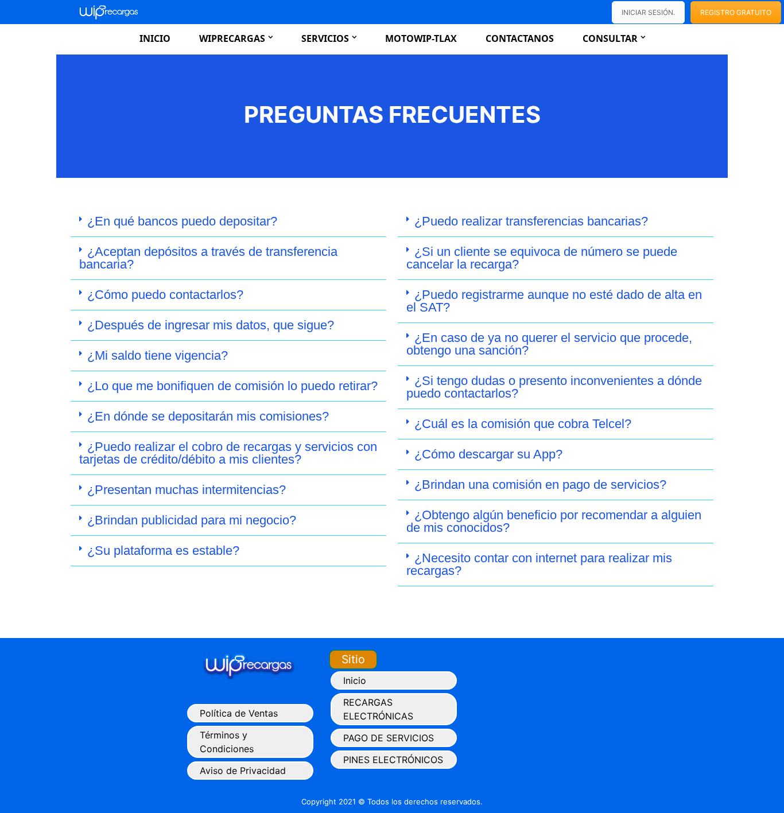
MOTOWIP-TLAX (421, 38)
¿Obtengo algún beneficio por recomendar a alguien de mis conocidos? (553, 521)
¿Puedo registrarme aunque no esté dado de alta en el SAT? (554, 300)
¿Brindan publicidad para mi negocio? (191, 520)
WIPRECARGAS (232, 38)
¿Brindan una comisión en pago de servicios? (540, 484)
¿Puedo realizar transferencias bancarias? (531, 221)
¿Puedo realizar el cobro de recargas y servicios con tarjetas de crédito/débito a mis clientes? (228, 452)
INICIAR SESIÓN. (648, 12)
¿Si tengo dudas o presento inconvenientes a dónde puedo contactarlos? (554, 387)
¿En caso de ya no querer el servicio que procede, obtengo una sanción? (549, 343)
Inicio (154, 38)
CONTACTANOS (520, 38)
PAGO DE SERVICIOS (388, 738)
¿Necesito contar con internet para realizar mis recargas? (539, 564)
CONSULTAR (610, 38)
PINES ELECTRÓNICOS (393, 759)
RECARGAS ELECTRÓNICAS (378, 709)
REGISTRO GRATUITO (735, 12)
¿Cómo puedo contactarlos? (165, 294)
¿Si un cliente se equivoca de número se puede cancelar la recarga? (541, 257)
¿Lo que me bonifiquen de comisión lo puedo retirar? (232, 386)
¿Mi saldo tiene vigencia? (157, 355)
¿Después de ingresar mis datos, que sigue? (210, 325)
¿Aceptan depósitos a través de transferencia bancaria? (208, 257)
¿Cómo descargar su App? (488, 454)
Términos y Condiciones (227, 741)
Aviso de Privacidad (243, 770)
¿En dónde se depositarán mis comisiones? (208, 416)
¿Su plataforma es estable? (163, 550)
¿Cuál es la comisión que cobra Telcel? (522, 424)
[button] (228, 222)
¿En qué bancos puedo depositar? (182, 221)
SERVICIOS (325, 38)
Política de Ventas (239, 713)
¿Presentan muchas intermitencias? (186, 490)
